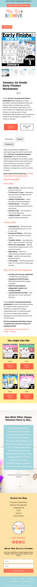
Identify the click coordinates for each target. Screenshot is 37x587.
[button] (5, 21)
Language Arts (18, 508)
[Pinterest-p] (20, 542)
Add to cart (10, 127)
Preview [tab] (20, 139)
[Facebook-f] (13, 542)
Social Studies (18, 516)
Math (18, 510)
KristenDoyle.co (27, 585)
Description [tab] (9, 139)
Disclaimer (31, 578)
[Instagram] (16, 542)
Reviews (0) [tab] (9, 144)
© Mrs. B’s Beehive (11, 585)
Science (18, 513)
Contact (22, 578)
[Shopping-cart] (23, 542)
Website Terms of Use (28, 581)
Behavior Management (18, 505)
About (14, 578)
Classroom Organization (18, 502)
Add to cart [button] (10, 366)
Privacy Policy (14, 581)
